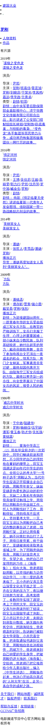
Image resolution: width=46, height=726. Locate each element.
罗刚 (6, 92)
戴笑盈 (8, 308)
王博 (16, 179)
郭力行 (15, 184)
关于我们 (7, 694)
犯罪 (23, 101)
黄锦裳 (8, 436)
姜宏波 (37, 88)
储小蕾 (37, 304)
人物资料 (9, 38)
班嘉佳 (25, 88)
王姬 (35, 179)
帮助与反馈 (8, 706)
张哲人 (18, 249)
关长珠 (37, 432)
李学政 (15, 97)
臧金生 (15, 189)
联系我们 (30, 698)
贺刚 (16, 88)
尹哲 (16, 83)
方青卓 (26, 97)
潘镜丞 (18, 299)
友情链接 (27, 706)
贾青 (27, 304)
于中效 (18, 423)
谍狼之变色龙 (13, 67)
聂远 (6, 97)
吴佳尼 (25, 179)
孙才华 (26, 432)
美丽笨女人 (11, 228)
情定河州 (9, 159)
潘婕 (16, 244)
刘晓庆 (15, 92)
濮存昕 (18, 304)
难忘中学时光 (13, 407)
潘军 (6, 432)
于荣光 (26, 92)
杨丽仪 (25, 427)
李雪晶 (29, 249)
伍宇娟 (37, 427)
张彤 (24, 308)
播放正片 (9, 258)
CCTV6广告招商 (12, 711)
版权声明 (13, 698)
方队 (6, 284)
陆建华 (29, 423)
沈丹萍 (34, 184)
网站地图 (24, 694)
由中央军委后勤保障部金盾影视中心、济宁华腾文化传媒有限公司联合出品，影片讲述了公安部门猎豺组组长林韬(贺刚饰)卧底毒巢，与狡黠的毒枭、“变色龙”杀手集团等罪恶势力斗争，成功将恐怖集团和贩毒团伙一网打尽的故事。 (24, 124)
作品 (6, 43)
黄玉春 (15, 432)
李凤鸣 (37, 92)
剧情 (16, 101)
